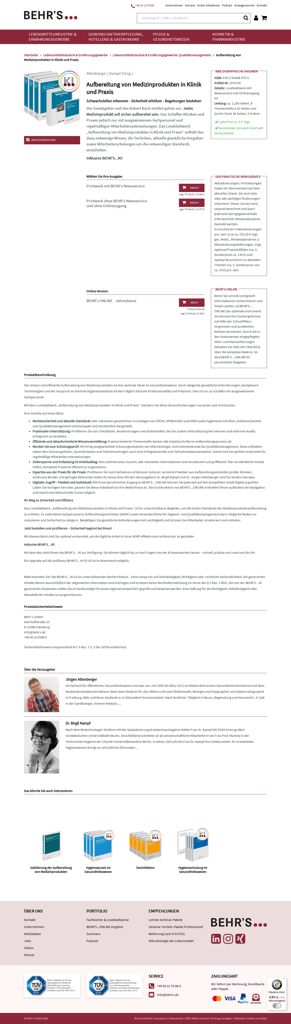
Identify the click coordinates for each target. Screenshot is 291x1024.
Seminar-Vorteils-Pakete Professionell (176, 927)
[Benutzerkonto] (256, 18)
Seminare (93, 934)
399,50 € (194, 202)
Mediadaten (32, 934)
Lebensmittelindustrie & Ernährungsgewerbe (52, 37)
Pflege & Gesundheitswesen (171, 37)
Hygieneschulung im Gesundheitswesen (192, 869)
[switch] (277, 1005)
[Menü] (284, 979)
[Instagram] (228, 939)
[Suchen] (245, 17)
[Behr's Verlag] (50, 14)
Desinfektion (145, 867)
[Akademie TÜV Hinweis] (114, 985)
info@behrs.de (35, 632)
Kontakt (262, 5)
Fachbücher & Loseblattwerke (107, 920)
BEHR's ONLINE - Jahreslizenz (111, 300)
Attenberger (96, 73)
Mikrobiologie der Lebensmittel (171, 941)
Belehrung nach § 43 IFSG (167, 934)
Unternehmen (174, 5)
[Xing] (240, 939)
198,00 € (194, 187)
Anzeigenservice (244, 5)
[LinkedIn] (216, 939)
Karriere (190, 5)
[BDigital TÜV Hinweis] (52, 985)
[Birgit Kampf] (41, 746)
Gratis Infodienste (208, 5)
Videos (29, 948)
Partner (29, 955)
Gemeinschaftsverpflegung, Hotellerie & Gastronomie (115, 37)
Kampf (115, 73)
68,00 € (194, 302)
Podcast (227, 5)
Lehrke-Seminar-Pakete (166, 920)
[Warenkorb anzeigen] (264, 18)
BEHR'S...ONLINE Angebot (104, 927)
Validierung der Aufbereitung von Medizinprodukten (51, 869)
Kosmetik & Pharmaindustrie (228, 37)
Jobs (27, 941)
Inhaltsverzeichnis (43, 140)
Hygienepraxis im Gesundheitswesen (98, 869)
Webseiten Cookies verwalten (250, 1018)
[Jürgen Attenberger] (41, 694)
